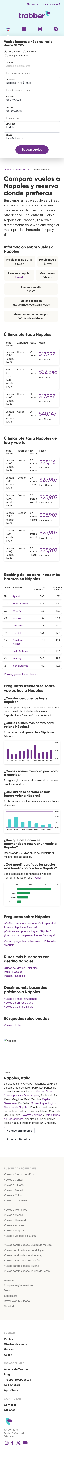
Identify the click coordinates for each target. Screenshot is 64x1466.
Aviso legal (9, 1436)
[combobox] (32, 64)
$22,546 (48, 371)
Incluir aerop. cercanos (19, 73)
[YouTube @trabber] (25, 1444)
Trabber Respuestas (17, 1379)
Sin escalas (13, 118)
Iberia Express (20, 665)
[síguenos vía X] (18, 1444)
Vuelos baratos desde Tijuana (21, 1265)
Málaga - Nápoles (14, 975)
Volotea (17, 618)
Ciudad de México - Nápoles (21, 968)
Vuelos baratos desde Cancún (22, 1260)
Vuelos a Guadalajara (16, 1200)
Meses (8, 1290)
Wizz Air (17, 611)
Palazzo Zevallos (31, 1115)
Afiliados (9, 1410)
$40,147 (47, 414)
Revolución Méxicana (17, 1301)
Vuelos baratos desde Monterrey (23, 1255)
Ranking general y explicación (21, 674)
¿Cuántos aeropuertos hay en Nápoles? (27, 931)
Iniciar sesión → (51, 4)
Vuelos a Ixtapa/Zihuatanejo (20, 998)
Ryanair (19, 277)
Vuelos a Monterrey (15, 1209)
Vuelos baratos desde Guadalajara (24, 1250)
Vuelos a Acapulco (15, 1225)
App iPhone (11, 1390)
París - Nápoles (13, 971)
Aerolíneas (10, 1280)
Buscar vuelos (32, 149)
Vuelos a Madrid (13, 1190)
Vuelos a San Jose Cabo (18, 1002)
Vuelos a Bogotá (14, 1230)
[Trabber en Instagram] (6, 1444)
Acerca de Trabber (16, 1369)
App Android (12, 1384)
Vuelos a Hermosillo (15, 1220)
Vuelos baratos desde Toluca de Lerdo (27, 1271)
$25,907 (48, 480)
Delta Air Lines (20, 651)
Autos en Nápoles (18, 1139)
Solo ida (31, 52)
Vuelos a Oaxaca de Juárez (20, 1235)
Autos (8, 1354)
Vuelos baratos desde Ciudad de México (28, 1244)
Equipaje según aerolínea (18, 1285)
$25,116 (47, 462)
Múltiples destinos (18, 55)
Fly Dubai (18, 625)
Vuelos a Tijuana (14, 1184)
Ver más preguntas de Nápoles (22, 941)
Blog (7, 1374)
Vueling (17, 658)
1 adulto (10, 127)
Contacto (10, 1404)
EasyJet (17, 633)
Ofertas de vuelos (16, 1344)
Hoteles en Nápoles (19, 1130)
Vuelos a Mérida (13, 1214)
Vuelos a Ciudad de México (20, 1174)
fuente (7, 1072)
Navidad (9, 1306)
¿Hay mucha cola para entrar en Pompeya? (29, 935)
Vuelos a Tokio (13, 1195)
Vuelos (8, 1339)
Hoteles (9, 1349)
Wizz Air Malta (20, 603)
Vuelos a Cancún (14, 1179)
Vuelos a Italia (12, 1025)
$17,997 (47, 354)
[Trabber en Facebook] (12, 1444)
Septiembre (10, 1295)
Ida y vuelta (14, 52)
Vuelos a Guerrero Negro (18, 1006)
